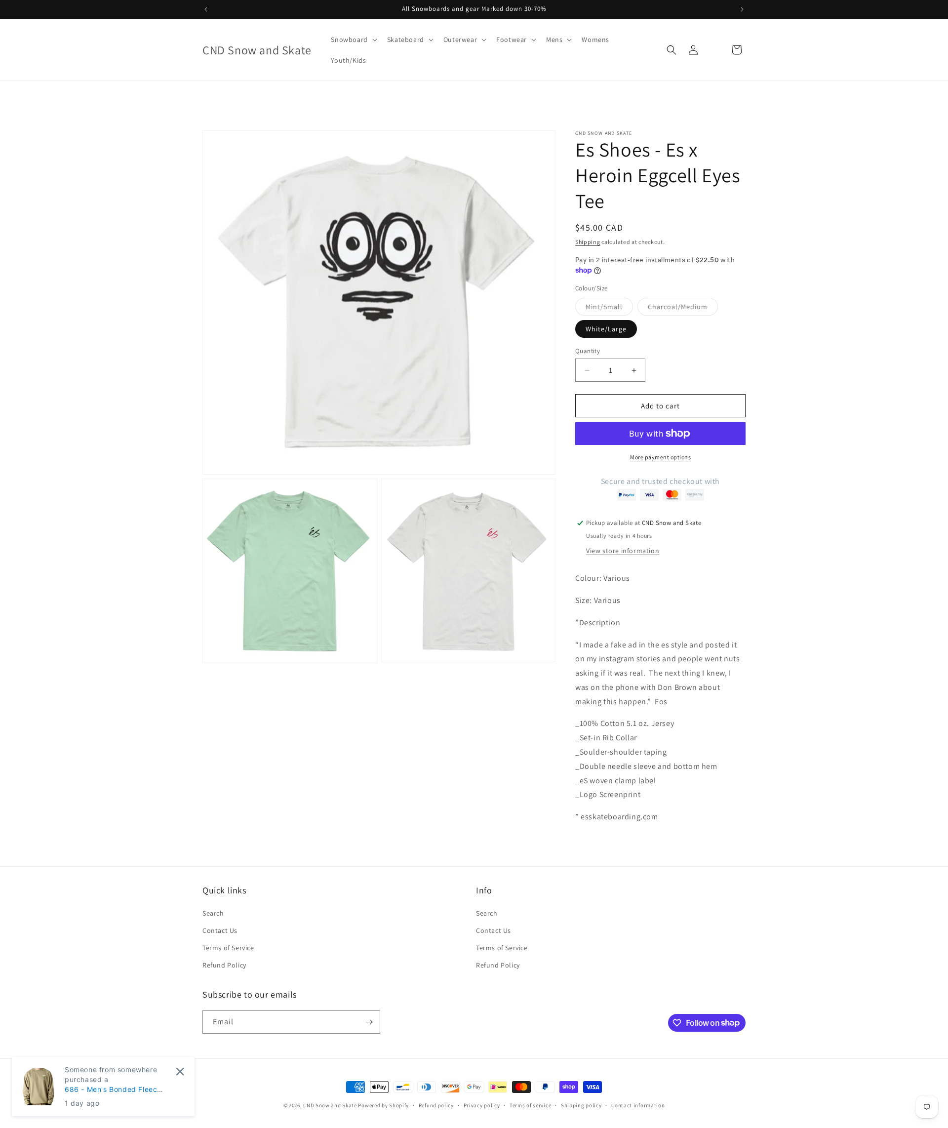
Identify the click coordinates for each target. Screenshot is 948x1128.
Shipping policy (581, 1104)
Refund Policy (224, 965)
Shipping (587, 241)
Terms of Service (228, 947)
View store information (622, 550)
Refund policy (436, 1104)
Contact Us (219, 930)
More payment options (660, 457)
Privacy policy (482, 1104)
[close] (180, 1071)
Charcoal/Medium (683, 309)
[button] (353, 39)
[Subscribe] (369, 1022)
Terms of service (530, 1104)
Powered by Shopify (383, 1105)
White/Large (606, 328)
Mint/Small (609, 309)
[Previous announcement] (206, 9)
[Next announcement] (742, 9)
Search (213, 912)
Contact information (638, 1104)
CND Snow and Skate (330, 1105)
